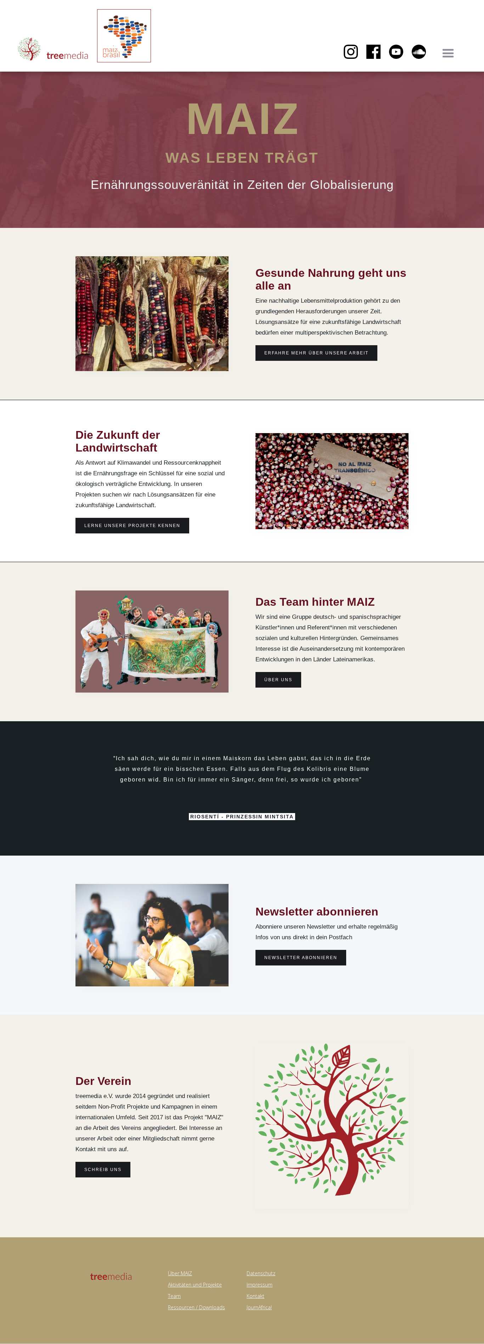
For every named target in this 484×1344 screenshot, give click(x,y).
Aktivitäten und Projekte (195, 1284)
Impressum (259, 1284)
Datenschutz (261, 1273)
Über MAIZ (180, 1273)
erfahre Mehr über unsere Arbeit (316, 353)
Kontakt (255, 1296)
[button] (448, 53)
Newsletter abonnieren (300, 957)
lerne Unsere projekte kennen (132, 525)
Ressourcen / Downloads (196, 1307)
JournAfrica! (259, 1307)
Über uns (278, 679)
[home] (53, 50)
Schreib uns (103, 1169)
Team (174, 1296)
